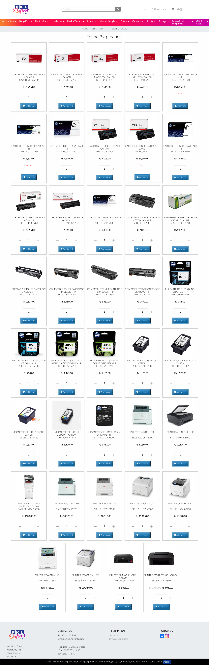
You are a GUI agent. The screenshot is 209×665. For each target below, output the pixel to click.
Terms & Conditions (118, 639)
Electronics (98, 29)
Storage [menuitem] (162, 21)
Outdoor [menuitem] (136, 21)
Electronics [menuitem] (40, 21)
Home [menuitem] (90, 21)
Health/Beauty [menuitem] (74, 21)
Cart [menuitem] (177, 9)
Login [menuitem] (144, 9)
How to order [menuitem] (160, 9)
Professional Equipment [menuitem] (178, 22)
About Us (113, 635)
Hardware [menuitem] (57, 21)
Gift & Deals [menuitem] (199, 22)
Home (85, 29)
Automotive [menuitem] (8, 21)
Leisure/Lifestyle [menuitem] (107, 21)
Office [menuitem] (124, 21)
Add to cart (30, 106)
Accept (167, 662)
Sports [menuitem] (150, 21)
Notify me (181, 106)
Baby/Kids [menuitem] (24, 21)
